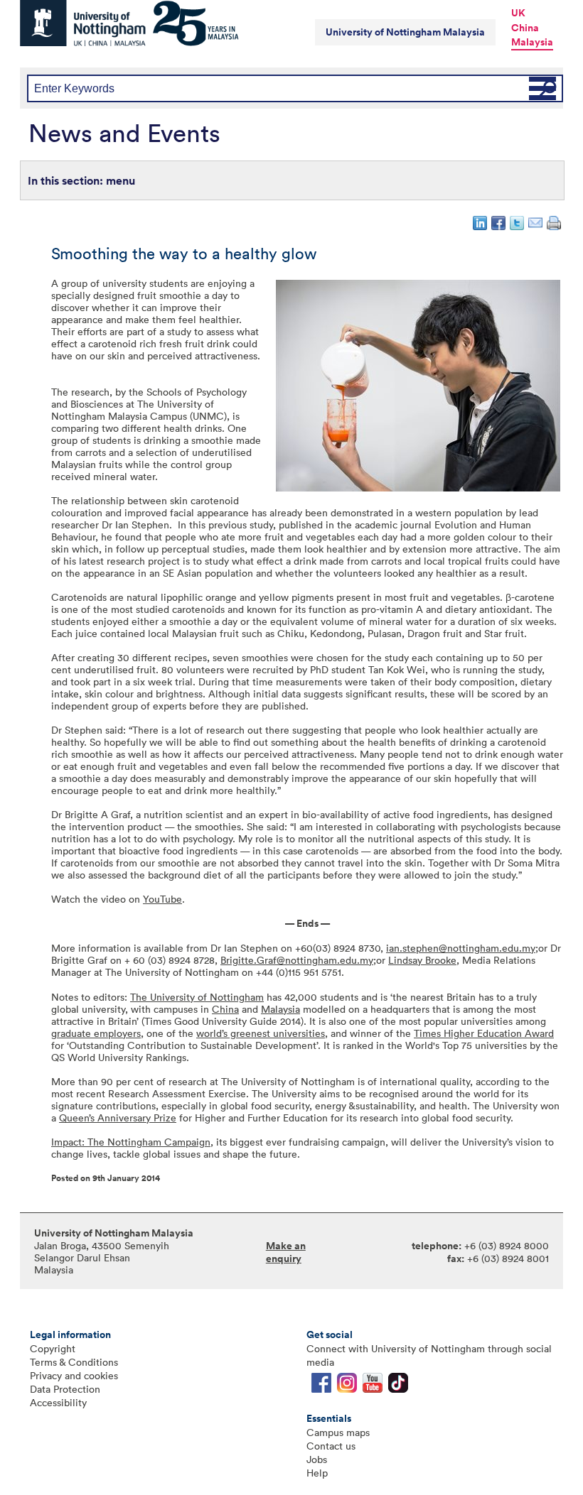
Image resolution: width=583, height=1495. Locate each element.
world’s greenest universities (260, 1033)
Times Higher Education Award (484, 1033)
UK (518, 13)
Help (317, 1472)
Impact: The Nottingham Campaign (130, 1141)
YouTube (162, 899)
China (525, 28)
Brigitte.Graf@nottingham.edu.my (296, 960)
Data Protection (65, 1389)
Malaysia (532, 42)
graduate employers (96, 1033)
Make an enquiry (286, 1252)
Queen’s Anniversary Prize (117, 1117)
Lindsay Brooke (422, 960)
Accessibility (58, 1402)
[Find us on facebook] (321, 1386)
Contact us (330, 1445)
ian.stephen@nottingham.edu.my (460, 948)
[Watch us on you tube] (373, 1386)
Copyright (52, 1348)
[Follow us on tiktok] (398, 1386)
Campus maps (338, 1432)
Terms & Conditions (74, 1362)
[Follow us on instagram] (347, 1386)
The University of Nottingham (197, 997)
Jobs (316, 1459)
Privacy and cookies (74, 1375)
